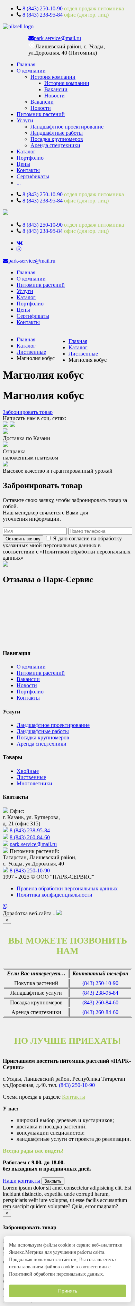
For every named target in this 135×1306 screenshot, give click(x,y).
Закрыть (53, 1181)
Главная (26, 64)
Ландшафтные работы (56, 133)
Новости (54, 95)
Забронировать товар (28, 412)
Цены (23, 164)
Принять (67, 1291)
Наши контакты (22, 1181)
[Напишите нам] (67, 906)
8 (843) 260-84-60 (30, 837)
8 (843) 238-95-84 (42, 15)
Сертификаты (33, 176)
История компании (52, 77)
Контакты (28, 170)
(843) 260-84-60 (100, 1002)
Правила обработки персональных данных (67, 888)
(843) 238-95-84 (100, 993)
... (19, 183)
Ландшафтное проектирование (67, 127)
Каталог (26, 151)
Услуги (25, 120)
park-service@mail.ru (57, 38)
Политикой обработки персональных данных (56, 1274)
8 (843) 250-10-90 (42, 8)
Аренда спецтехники (55, 145)
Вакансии (56, 89)
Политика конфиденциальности (54, 895)
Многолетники (34, 783)
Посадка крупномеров (56, 139)
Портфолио (30, 158)
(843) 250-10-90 (100, 983)
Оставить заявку (23, 538)
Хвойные (28, 771)
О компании (31, 71)
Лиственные (31, 352)
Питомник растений (41, 114)
